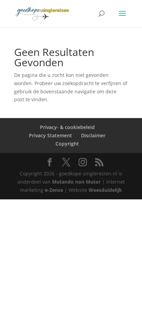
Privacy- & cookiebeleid (67, 127)
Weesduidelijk (105, 190)
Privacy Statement (50, 135)
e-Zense (54, 190)
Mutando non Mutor (77, 181)
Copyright (67, 143)
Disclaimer (93, 135)
